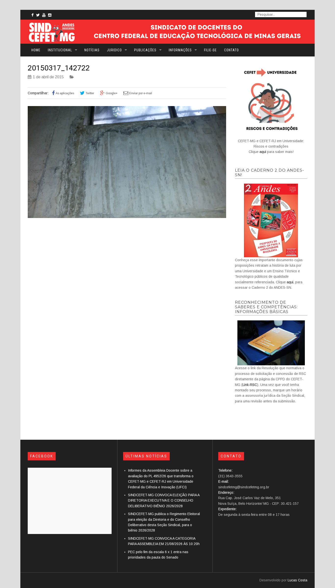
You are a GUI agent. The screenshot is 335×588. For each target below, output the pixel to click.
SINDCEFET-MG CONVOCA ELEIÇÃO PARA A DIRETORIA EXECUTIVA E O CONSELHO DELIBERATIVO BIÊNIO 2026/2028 (163, 500)
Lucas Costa (297, 580)
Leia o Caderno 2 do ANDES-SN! (269, 172)
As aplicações (65, 93)
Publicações (145, 50)
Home (35, 50)
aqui (290, 282)
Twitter (90, 93)
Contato (231, 50)
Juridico (114, 50)
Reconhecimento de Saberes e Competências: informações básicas (266, 307)
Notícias (92, 50)
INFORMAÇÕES (180, 50)
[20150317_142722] (127, 217)
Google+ (111, 93)
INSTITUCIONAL (60, 50)
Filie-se (210, 50)
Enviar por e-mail (140, 93)
